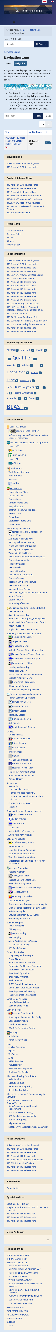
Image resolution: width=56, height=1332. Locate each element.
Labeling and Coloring (19, 667)
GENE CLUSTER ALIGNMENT (21, 1300)
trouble (39, 350)
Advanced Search (12, 52)
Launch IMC (14, 446)
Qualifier (22, 358)
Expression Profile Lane (20, 521)
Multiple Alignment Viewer (21, 678)
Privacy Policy (13, 245)
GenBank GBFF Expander (20, 1068)
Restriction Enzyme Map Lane (23, 510)
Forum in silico (13, 1188)
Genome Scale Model (19, 1006)
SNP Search (14, 723)
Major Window (15, 1079)
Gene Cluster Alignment (21, 387)
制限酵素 (11, 350)
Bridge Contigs (15, 752)
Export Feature (16, 600)
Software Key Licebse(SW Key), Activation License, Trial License (28, 436)
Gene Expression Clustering (22, 991)
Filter (38, 116)
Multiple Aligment (17, 872)
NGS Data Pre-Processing (21, 1112)
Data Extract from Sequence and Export (27, 622)
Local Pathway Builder (19, 1002)
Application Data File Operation (23, 629)
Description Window (18, 671)
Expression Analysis (16, 952)
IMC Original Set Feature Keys (23, 542)
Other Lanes (14, 524)
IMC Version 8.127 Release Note (21, 1213)
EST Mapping (15, 929)
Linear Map (16, 372)
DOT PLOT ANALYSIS (18, 1276)
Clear (48, 116)
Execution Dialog (16, 1083)
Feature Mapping (16, 578)
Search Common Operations (22, 698)
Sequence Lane (16, 495)
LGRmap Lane (15, 513)
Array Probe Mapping (19, 944)
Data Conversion (16, 626)
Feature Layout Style (23, 393)
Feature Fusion (15, 567)
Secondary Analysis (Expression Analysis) (28, 1127)
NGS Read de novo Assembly (22, 1116)
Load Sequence (16, 611)
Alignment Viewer (17, 1123)
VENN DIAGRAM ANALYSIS (20, 1280)
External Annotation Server (21, 853)
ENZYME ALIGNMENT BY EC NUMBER (25, 1296)
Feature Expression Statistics (22, 995)
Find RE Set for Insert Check (22, 772)
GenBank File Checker (19, 1072)
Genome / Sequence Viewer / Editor (24, 633)
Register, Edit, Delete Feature (22, 582)
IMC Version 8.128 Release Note (21, 1217)
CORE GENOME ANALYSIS (20, 1303)
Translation (14, 827)
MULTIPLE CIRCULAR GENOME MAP (25, 1269)
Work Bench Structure (19, 472)
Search (42, 44)
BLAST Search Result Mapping (23, 984)
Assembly (13, 786)
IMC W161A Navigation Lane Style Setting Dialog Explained (15, 141)
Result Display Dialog (18, 1090)
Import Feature (16, 596)
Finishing (13, 807)
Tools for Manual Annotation (22, 857)
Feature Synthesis (17, 564)
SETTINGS (11, 1322)
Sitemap (10, 241)
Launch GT (13, 459)
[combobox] (19, 44)
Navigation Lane (16, 506)
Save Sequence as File (19, 615)
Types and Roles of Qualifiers (22, 546)
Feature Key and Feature (18, 528)
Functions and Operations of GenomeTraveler (20, 1102)
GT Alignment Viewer (18, 686)
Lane (8, 63)
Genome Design (25, 381)
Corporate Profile (15, 230)
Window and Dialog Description (21, 1076)
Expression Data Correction (21, 969)
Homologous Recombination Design (25, 1017)
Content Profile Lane (18, 503)
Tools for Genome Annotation (22, 850)
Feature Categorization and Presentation (28, 592)
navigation (20, 63)
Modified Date (35, 132)
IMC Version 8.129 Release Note (21, 1221)
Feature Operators (17, 571)
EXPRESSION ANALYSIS (17, 1311)
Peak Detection (16, 980)
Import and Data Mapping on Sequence (27, 618)
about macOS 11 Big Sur (18, 1204)
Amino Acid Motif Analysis (20, 835)
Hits (46, 132)
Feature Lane (15, 499)
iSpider (12, 1050)
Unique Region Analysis (19, 918)
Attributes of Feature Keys (21, 539)
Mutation (26, 365)
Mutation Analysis (17, 911)
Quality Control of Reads (20, 803)
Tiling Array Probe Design (21, 955)
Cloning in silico (16, 734)
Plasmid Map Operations (20, 760)
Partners (11, 237)
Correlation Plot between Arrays (24, 987)
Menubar (13, 479)
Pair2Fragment (15, 1065)
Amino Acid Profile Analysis (21, 831)
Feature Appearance (18, 585)
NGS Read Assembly (20, 789)
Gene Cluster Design (18, 1021)
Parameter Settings (18, 1040)
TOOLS (10, 1325)
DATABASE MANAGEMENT (18, 1255)
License (34, 372)
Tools (9, 1044)
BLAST (15, 407)
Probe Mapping (16, 959)
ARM (11, 1058)
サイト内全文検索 (12, 39)
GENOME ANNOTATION (17, 1259)
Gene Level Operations (19, 973)
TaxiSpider (13, 1054)
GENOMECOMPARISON (17, 1262)
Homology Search (17, 715)
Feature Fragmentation (19, 560)
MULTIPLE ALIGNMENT (19, 1265)
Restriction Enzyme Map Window (24, 689)
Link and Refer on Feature (21, 574)
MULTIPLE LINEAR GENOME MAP (23, 1273)
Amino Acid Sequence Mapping (23, 941)
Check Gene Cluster (18, 1024)
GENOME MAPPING (15, 1307)
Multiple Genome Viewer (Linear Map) (26, 650)
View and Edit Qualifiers (20, 553)
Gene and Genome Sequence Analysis (24, 811)
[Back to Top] (51, 1327)
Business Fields (14, 234)
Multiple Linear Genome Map (22, 880)
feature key (12, 398)
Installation (14, 1036)
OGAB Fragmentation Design (22, 1028)
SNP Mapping (15, 937)
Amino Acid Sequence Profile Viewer (26, 674)
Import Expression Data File (22, 962)
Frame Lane (14, 517)
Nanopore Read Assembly (22, 793)
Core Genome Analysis (19, 900)
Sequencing (12, 783)
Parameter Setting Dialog (20, 1086)
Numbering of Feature (19, 603)
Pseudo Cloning (16, 779)
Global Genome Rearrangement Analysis (28, 904)
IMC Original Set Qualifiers (21, 549)
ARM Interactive (16, 1061)
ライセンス (25, 350)
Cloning (10, 731)
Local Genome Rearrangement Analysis (27, 908)
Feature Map (7, 393)
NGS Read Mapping (18, 948)
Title (7, 132)
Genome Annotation (16, 839)
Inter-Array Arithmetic (19, 977)
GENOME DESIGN (14, 1318)
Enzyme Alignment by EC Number (24, 915)
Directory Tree (15, 475)
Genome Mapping (15, 922)
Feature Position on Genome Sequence (27, 556)
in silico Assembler (17, 1047)
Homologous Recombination (22, 775)
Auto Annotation (16, 846)
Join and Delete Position (20, 589)
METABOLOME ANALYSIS (18, 1315)
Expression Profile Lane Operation (25, 966)
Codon (32, 398)
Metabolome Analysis (17, 999)
